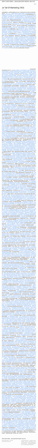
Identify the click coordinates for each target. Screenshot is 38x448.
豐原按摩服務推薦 (22, 73)
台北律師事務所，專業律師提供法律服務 (20, 40)
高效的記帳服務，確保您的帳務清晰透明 (23, 80)
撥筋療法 (10, 240)
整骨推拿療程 (21, 150)
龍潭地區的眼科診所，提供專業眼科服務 (25, 226)
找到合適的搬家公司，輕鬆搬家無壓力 (9, 128)
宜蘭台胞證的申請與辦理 (7, 341)
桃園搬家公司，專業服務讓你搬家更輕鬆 (23, 154)
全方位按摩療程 (15, 76)
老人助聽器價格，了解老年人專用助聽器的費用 (25, 89)
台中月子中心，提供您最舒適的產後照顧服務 (25, 33)
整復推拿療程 (14, 199)
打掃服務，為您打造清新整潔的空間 (10, 399)
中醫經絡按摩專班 (17, 109)
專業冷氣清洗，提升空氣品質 (20, 243)
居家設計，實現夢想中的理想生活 (8, 369)
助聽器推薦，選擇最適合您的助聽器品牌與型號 (22, 43)
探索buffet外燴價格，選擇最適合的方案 (12, 226)
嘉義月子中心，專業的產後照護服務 (26, 160)
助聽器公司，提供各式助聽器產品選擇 (26, 16)
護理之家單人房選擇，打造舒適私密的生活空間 (14, 41)
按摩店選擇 (18, 30)
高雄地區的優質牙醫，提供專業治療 (29, 220)
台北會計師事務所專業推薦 (27, 99)
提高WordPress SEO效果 (25, 190)
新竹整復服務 (7, 124)
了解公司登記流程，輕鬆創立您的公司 (15, 211)
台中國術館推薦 (13, 184)
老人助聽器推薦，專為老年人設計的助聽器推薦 (24, 203)
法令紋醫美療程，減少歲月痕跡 (22, 199)
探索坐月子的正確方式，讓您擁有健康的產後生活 (20, 86)
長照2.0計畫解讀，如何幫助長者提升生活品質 (15, 415)
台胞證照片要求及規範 (29, 402)
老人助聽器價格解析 (11, 316)
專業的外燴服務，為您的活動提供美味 (13, 84)
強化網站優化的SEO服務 (16, 331)
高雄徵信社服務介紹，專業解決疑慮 (23, 296)
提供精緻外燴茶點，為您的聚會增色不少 (29, 41)
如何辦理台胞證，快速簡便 (29, 100)
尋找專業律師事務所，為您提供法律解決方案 (26, 155)
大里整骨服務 (14, 227)
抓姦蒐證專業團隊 (7, 28)
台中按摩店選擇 (15, 256)
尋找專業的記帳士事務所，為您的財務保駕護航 (21, 292)
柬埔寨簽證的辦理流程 (23, 15)
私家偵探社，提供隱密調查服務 (9, 426)
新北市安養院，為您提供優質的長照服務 (10, 74)
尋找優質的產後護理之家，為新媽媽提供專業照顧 (26, 268)
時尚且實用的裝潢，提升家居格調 (28, 178)
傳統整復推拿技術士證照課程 (9, 188)
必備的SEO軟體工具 (7, 105)
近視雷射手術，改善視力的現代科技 (12, 255)
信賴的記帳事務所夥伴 (23, 84)
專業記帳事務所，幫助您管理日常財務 (10, 263)
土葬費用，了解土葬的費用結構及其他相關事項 (9, 221)
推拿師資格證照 (7, 413)
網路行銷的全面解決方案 (11, 370)
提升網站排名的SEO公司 (25, 197)
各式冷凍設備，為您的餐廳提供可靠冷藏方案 (20, 133)
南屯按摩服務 (24, 20)
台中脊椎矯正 (14, 32)
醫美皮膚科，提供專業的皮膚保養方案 (9, 344)
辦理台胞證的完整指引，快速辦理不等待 (29, 233)
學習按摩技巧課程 (16, 159)
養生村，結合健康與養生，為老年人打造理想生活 (15, 223)
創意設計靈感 (5, 266)
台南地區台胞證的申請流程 (8, 37)
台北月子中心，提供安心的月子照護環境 (10, 80)
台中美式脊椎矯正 (22, 429)
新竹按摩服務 (29, 22)
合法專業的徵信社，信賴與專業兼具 (24, 212)
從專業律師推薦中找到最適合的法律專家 (18, 123)
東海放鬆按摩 (9, 94)
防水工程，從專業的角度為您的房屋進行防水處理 (26, 31)
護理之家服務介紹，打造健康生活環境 (25, 400)
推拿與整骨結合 (7, 138)
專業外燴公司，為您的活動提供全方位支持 (21, 301)
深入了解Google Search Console (19, 253)
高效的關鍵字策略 (6, 287)
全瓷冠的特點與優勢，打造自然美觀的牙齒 (17, 213)
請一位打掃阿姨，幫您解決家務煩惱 (24, 189)
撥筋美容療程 (9, 162)
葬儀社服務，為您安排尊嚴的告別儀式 (18, 288)
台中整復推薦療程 (12, 261)
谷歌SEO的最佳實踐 (29, 37)
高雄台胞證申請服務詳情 (31, 15)
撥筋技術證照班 (13, 148)
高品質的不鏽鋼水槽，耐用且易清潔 (30, 413)
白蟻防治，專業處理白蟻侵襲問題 (29, 295)
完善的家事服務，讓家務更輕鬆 (28, 36)
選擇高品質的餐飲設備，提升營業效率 (18, 118)
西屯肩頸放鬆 (20, 396)
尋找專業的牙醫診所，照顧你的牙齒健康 (26, 134)
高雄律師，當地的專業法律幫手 (21, 184)
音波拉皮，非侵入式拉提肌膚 (16, 14)
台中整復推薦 (26, 24)
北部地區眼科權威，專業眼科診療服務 (10, 113)
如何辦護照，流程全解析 (19, 192)
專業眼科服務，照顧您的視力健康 (17, 305)
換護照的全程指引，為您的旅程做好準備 (17, 252)
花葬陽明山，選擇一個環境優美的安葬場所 (22, 316)
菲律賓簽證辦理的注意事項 (16, 129)
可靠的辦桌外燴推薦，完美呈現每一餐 (18, 280)
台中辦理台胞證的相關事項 (19, 260)
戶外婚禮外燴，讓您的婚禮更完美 (11, 296)
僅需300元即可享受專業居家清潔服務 (19, 360)
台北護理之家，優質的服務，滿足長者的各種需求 (23, 269)
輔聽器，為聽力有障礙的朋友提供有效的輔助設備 (12, 272)
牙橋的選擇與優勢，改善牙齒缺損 (27, 300)
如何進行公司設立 (27, 393)
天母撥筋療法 (30, 86)
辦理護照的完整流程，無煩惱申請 (12, 141)
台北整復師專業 (7, 95)
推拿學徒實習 (6, 317)
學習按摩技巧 (22, 308)
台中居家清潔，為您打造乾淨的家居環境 (21, 261)
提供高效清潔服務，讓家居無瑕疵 (10, 197)
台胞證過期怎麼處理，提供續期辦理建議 (25, 375)
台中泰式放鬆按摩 (12, 317)
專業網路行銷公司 (23, 109)
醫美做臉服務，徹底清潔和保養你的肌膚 (19, 354)
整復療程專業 (27, 168)
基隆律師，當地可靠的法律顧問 (18, 75)
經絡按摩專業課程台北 (21, 307)
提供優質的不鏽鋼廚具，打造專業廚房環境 (11, 249)
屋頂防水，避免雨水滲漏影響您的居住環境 (15, 152)
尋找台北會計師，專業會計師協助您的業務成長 (24, 122)
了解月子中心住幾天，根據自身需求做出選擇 (9, 319)
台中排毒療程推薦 (17, 45)
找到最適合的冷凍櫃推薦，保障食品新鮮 (28, 302)
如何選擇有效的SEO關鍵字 (7, 248)
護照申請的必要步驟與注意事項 (8, 72)
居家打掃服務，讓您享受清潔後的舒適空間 (14, 347)
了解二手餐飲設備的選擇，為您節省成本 (24, 398)
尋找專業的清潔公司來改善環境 (30, 252)
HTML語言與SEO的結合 (27, 219)
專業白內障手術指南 (21, 112)
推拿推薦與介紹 (31, 113)
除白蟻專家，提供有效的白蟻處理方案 (10, 115)
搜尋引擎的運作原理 (14, 132)
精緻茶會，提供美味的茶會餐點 (24, 71)
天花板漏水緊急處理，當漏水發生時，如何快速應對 (23, 42)
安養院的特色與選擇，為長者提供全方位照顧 (10, 77)
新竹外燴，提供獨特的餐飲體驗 (19, 27)
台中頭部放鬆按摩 (19, 148)
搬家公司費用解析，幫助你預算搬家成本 (20, 70)
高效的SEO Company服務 (14, 83)
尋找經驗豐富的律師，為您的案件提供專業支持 (26, 141)
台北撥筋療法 (29, 187)
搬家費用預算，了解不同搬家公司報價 (13, 346)
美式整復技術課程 (9, 288)
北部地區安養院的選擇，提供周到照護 (24, 320)
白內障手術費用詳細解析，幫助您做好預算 (14, 183)
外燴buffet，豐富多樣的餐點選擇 (19, 174)
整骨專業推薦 (4, 177)
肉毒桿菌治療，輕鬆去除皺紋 (12, 228)
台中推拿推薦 (17, 337)
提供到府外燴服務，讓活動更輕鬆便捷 (19, 72)
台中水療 (11, 292)
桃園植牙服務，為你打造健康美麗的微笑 (14, 314)
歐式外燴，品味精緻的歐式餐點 (17, 157)
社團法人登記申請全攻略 (16, 26)
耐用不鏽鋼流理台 (13, 121)
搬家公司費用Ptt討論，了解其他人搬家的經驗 (23, 82)
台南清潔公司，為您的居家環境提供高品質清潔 (17, 17)
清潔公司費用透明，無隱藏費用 (28, 74)
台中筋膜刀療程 (11, 315)
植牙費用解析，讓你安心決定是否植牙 (20, 369)
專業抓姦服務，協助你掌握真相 (7, 149)
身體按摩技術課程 (22, 83)
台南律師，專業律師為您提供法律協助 (27, 412)
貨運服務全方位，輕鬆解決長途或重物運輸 (16, 36)
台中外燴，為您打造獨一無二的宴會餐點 (14, 170)
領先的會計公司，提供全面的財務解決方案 (21, 338)
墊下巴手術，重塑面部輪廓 (12, 281)
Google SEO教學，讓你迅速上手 (17, 178)
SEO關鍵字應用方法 (15, 321)
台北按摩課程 (10, 76)
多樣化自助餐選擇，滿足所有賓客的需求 (20, 46)
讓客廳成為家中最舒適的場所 (18, 102)
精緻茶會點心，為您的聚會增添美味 (21, 289)
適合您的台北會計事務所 (11, 243)
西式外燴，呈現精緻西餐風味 (12, 307)
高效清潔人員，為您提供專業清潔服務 (18, 100)
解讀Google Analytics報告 (19, 24)
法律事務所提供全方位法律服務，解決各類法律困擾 (10, 15)
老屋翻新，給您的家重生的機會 (17, 90)
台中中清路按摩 (24, 129)
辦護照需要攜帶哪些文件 (12, 203)
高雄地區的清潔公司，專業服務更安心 (22, 113)
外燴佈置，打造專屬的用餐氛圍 (29, 370)
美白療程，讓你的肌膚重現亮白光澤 (16, 95)
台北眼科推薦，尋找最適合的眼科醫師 (23, 341)
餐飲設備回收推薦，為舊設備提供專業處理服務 (20, 388)
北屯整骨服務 (27, 328)
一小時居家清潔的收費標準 (23, 249)
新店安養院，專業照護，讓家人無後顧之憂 (24, 330)
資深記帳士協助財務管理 (24, 202)
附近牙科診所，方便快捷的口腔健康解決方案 (17, 402)
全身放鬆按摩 (14, 154)
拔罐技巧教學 (33, 326)
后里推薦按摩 (12, 42)
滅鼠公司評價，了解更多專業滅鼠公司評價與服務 (20, 423)
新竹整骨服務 (19, 263)
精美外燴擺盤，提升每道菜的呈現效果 (16, 99)
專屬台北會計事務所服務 (9, 47)
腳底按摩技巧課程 (28, 17)
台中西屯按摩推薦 (16, 150)
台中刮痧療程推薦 (30, 359)
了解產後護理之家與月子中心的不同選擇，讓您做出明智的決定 (24, 167)
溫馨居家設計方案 (23, 386)
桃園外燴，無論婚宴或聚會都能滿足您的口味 (26, 159)
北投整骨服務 (26, 150)
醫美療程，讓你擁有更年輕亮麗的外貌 (12, 71)
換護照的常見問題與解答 (30, 424)
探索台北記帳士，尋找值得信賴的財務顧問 (23, 144)
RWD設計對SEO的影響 (26, 239)
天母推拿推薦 (12, 45)
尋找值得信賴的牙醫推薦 (6, 42)
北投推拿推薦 (14, 92)
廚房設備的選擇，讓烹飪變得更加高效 (11, 398)
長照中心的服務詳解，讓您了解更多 (9, 194)
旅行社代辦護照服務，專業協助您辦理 (9, 158)
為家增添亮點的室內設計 (12, 122)
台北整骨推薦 (29, 206)
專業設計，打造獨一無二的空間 (28, 240)
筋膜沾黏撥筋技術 (28, 34)
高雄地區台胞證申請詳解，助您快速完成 (11, 230)
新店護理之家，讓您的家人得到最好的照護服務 (27, 28)
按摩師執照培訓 (7, 148)
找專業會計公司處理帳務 (22, 171)
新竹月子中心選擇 (11, 247)
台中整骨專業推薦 (28, 105)
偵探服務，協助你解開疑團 (10, 269)
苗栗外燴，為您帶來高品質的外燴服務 (29, 102)
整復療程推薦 (11, 359)
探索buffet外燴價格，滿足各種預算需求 (19, 312)
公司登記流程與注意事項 (14, 164)
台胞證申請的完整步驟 (31, 70)
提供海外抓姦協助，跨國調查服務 (12, 73)
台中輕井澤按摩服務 (19, 119)
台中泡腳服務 (26, 385)
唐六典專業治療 (17, 16)
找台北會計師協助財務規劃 (9, 210)
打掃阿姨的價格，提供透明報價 (7, 32)
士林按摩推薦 (28, 109)
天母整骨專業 (21, 324)
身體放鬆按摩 (17, 179)
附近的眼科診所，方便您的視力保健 (15, 270)
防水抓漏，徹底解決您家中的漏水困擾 (13, 21)
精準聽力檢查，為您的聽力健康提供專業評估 (28, 318)
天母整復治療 (18, 325)
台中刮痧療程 (29, 171)
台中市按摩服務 (6, 36)
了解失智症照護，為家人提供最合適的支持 (11, 112)
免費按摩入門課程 (24, 389)
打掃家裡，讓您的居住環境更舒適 (30, 288)
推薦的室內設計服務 (15, 229)
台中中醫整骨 (17, 297)
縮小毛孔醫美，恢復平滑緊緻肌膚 (7, 102)
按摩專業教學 (30, 338)
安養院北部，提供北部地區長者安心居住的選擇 (26, 358)
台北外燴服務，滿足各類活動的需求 (19, 37)
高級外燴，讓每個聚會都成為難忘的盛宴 (26, 21)
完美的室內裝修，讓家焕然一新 (28, 304)
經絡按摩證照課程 (27, 260)
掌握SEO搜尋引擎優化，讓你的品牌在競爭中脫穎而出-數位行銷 (18, 1)
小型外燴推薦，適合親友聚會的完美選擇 (8, 327)
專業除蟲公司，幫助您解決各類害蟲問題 (28, 143)
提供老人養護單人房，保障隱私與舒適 (12, 375)
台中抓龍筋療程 (6, 116)
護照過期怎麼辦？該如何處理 (14, 155)
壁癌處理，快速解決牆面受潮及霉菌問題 (16, 198)
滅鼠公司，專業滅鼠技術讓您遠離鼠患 (12, 209)
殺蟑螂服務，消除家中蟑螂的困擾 (26, 309)
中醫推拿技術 (17, 233)
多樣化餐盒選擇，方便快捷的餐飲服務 (24, 77)
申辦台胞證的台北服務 (32, 133)
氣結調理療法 (9, 318)
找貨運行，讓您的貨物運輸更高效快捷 (23, 182)
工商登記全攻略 (23, 14)
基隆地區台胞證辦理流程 (24, 30)
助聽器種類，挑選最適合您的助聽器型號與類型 (16, 393)
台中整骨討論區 (9, 229)
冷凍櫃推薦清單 (24, 201)
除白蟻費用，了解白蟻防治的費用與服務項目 (18, 153)
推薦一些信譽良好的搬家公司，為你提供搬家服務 (23, 428)
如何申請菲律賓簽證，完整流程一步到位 (18, 416)
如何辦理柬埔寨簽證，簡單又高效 (23, 351)
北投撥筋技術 (6, 218)
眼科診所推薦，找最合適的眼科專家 (24, 130)
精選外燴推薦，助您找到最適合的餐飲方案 (15, 191)
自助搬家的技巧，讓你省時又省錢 (12, 396)
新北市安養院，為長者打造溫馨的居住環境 (20, 276)
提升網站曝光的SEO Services (19, 385)
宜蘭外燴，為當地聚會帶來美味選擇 (26, 387)
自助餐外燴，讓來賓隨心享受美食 (30, 356)
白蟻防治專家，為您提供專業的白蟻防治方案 (11, 358)
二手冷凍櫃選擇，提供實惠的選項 (12, 189)
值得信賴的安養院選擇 (8, 360)
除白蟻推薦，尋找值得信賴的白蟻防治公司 (26, 255)
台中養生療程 (30, 18)
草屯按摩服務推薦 (7, 120)
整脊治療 (4, 200)
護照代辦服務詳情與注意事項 (17, 265)
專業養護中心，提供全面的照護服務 (30, 101)
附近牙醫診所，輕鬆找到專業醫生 (19, 161)
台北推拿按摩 (17, 134)
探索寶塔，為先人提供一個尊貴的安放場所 (23, 115)
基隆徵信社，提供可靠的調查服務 (28, 396)
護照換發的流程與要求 (29, 92)
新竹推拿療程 (28, 116)
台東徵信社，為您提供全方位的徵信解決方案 (11, 101)
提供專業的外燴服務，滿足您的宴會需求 (9, 267)
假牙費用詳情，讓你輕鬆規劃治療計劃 (18, 34)
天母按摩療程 (15, 320)
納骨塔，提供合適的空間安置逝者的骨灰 (28, 281)
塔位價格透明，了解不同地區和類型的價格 (11, 239)
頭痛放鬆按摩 (8, 160)
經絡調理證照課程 (27, 394)
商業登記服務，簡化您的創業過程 (29, 406)
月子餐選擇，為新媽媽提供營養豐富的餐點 (11, 378)
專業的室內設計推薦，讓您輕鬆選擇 (18, 23)
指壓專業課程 (32, 259)
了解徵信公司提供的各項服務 (13, 130)
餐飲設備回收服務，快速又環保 (18, 353)
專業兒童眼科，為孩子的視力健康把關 (28, 191)
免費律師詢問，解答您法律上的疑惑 (22, 238)
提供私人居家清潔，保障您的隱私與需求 (28, 145)
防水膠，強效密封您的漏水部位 (25, 251)
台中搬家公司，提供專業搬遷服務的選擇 (22, 114)
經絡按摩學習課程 (13, 172)
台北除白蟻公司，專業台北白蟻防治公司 (25, 209)
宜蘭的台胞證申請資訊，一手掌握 (26, 270)
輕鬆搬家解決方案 (32, 296)
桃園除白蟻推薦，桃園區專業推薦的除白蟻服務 (20, 376)
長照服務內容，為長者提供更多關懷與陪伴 (9, 30)
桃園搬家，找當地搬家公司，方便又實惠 (17, 413)
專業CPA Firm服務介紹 (31, 335)
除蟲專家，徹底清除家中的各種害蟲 (21, 317)
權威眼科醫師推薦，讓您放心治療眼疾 (16, 241)
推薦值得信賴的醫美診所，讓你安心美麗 (20, 18)
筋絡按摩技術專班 (23, 45)
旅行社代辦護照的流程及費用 (15, 160)
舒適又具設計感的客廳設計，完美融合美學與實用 (21, 395)
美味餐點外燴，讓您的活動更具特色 (23, 32)
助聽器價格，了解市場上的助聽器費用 (27, 26)
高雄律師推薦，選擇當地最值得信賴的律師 (17, 368)
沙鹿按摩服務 (5, 79)
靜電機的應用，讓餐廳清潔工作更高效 (21, 188)
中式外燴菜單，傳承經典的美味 (12, 31)
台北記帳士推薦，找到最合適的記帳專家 (8, 134)
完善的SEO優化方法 (25, 211)
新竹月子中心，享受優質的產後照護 (12, 13)
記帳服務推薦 (17, 311)
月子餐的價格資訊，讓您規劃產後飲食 (21, 142)
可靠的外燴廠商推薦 (5, 130)
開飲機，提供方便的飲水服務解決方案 (11, 212)
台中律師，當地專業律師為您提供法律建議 (19, 173)
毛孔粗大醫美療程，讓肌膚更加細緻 (14, 386)
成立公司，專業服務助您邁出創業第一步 (27, 408)
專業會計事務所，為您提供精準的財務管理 (19, 162)
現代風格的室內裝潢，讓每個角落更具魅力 (27, 311)
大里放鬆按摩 (26, 194)
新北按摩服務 (27, 308)
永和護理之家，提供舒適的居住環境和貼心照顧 (16, 295)
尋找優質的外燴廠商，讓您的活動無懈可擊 (25, 13)
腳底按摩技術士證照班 (9, 25)
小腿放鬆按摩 (13, 365)
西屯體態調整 (25, 305)
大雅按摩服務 (25, 414)
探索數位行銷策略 (14, 341)
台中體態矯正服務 (5, 414)
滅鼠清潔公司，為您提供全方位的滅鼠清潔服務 (11, 291)
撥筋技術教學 (26, 75)
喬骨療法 (20, 233)
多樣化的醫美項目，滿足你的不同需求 (26, 337)
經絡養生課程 (20, 239)
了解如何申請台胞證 (22, 229)
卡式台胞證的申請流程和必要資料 (9, 119)
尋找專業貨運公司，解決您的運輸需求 (23, 214)
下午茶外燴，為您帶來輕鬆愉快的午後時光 (23, 128)
